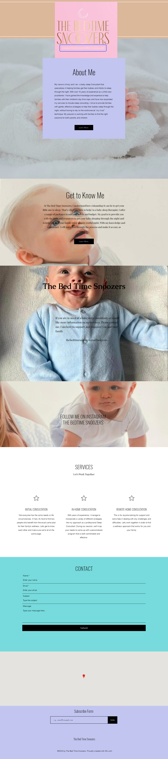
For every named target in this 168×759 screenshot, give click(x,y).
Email (25, 586)
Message (27, 606)
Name (25, 576)
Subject (26, 596)
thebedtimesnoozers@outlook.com (86, 340)
